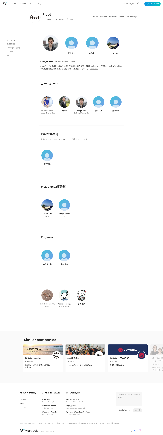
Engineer (10, 52)
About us (103, 16)
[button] (28, 392)
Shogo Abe (46, 61)
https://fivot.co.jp (60, 19)
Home (95, 16)
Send (137, 410)
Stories (121, 16)
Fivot (47, 14)
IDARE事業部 (11, 44)
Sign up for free (152, 4)
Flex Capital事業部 (13, 48)
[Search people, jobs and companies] (138, 3)
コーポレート (11, 40)
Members (113, 16)
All (8, 55)
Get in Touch (124, 410)
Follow (48, 19)
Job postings (131, 16)
